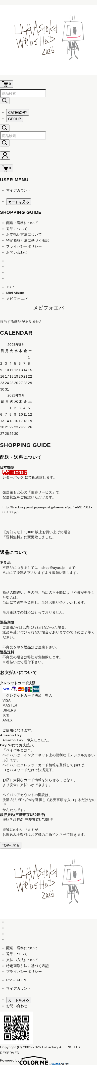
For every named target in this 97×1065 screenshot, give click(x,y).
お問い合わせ (17, 252)
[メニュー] (2, 88)
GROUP (14, 118)
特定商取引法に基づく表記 (27, 240)
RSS (9, 980)
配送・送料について (22, 223)
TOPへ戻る (10, 845)
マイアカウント (18, 190)
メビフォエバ (17, 299)
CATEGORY (17, 112)
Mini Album (15, 293)
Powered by (9, 1060)
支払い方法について (22, 960)
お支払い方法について (24, 234)
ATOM (21, 980)
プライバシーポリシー (24, 246)
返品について (17, 229)
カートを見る (18, 201)
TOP (10, 287)
